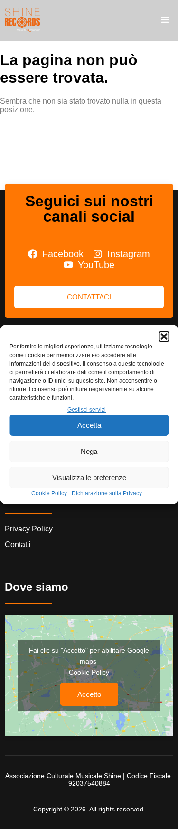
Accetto (89, 694)
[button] (164, 336)
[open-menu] (165, 20)
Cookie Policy (49, 493)
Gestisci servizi (86, 409)
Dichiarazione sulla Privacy (107, 493)
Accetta (89, 425)
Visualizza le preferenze (89, 477)
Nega (89, 451)
